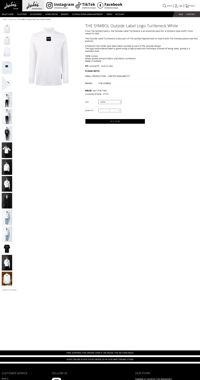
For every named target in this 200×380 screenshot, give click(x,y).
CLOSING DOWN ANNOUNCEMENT (87, 14)
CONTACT (190, 14)
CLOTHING (22, 14)
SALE (181, 14)
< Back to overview (9, 290)
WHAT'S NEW (8, 14)
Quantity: (89, 111)
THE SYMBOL (104, 83)
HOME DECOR (51, 14)
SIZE (86, 102)
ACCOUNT (119, 14)
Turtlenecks (12, 19)
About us (5, 379)
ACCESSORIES (36, 14)
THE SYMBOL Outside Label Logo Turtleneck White (34, 19)
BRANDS (65, 14)
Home (5, 19)
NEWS (109, 14)
